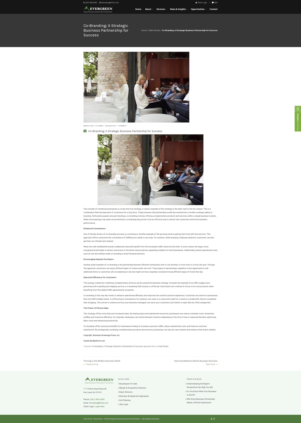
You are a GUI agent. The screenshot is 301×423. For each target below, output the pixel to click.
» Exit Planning (124, 400)
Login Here (99, 406)
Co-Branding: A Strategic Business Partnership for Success (117, 346)
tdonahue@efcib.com (110, 3)
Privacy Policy (97, 419)
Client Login (202, 3)
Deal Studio (163, 346)
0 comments (122, 126)
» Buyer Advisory (125, 392)
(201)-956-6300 (91, 3)
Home (144, 30)
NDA (216, 3)
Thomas (100, 126)
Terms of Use (87, 419)
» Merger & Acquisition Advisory (132, 388)
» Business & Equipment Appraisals (133, 396)
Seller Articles (154, 30)
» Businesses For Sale (127, 384)
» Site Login (123, 404)
